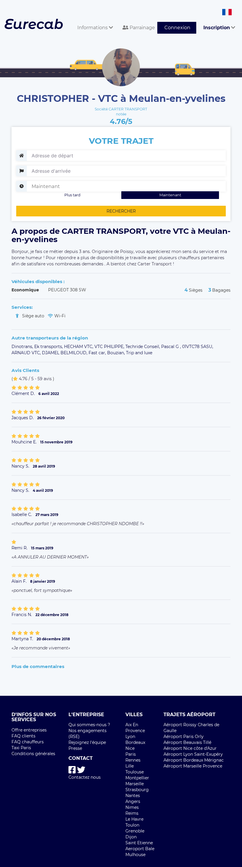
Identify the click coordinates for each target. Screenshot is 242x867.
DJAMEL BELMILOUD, (65, 352)
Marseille (134, 783)
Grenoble (134, 831)
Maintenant (170, 195)
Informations (93, 27)
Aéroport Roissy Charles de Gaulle (191, 727)
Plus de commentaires (38, 666)
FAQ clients (23, 736)
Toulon (132, 825)
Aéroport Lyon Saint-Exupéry (193, 754)
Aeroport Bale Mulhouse (139, 851)
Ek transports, (49, 346)
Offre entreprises (29, 730)
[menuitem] (92, 21)
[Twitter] (81, 770)
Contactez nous (84, 777)
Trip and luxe (139, 352)
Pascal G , (171, 346)
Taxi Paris (21, 747)
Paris (130, 754)
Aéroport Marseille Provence (192, 766)
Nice (130, 748)
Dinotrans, (23, 346)
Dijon (131, 837)
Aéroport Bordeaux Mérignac (193, 760)
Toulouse (134, 772)
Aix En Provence (135, 727)
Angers (132, 801)
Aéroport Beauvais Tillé (187, 742)
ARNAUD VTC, (27, 352)
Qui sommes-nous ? (89, 724)
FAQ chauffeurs (28, 741)
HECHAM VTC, (79, 346)
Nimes (132, 807)
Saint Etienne (139, 842)
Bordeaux (135, 742)
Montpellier (137, 778)
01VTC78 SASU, (197, 346)
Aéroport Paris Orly (183, 736)
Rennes (132, 760)
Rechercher (121, 211)
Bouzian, (116, 352)
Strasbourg (137, 789)
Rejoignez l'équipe (87, 742)
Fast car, (98, 352)
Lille (129, 766)
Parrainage (141, 27)
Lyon (130, 736)
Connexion (177, 27)
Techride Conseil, (143, 346)
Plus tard (72, 195)
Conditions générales (33, 753)
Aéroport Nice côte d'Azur (190, 748)
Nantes (132, 795)
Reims (131, 813)
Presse (75, 748)
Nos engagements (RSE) (87, 733)
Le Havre (134, 819)
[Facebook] (72, 770)
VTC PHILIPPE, (109, 346)
